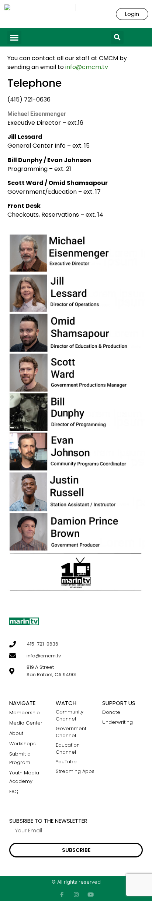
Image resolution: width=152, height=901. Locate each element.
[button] (14, 38)
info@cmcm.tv (86, 67)
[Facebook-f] (62, 894)
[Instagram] (76, 894)
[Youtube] (90, 894)
